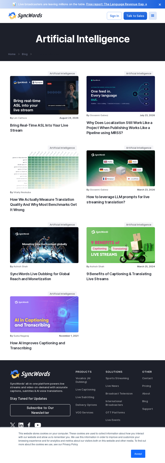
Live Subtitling (85, 397)
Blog (24, 54)
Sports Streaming (117, 378)
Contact (147, 378)
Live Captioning (86, 389)
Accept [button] (138, 453)
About (146, 393)
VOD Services (85, 412)
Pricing (146, 385)
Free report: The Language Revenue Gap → (116, 4)
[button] (153, 16)
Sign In (114, 16)
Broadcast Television (119, 393)
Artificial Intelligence (47, 54)
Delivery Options (86, 404)
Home (11, 54)
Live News (112, 385)
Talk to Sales (135, 16)
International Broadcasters (114, 403)
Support (147, 408)
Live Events (113, 419)
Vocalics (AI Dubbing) (83, 380)
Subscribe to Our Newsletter (40, 410)
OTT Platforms (115, 412)
